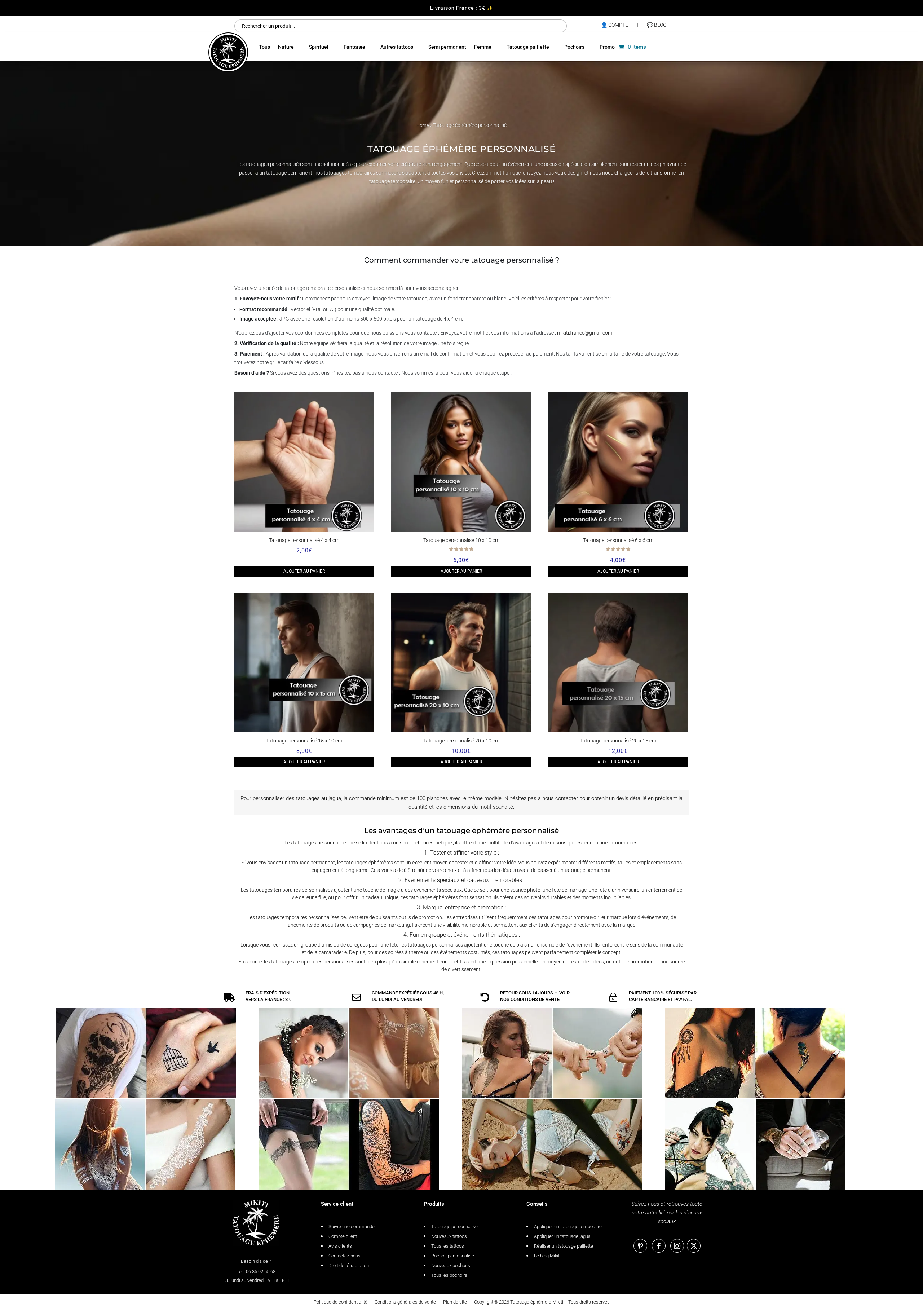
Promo (607, 47)
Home (422, 125)
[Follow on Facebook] (659, 1246)
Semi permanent (447, 47)
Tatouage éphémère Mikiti (536, 1302)
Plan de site (455, 1302)
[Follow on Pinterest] (640, 1246)
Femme (482, 47)
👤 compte (614, 25)
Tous (264, 47)
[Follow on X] (694, 1246)
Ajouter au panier (304, 571)
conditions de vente (535, 999)
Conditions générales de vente (405, 1302)
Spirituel (318, 47)
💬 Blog (657, 25)
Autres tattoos (396, 47)
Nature (286, 47)
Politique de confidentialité (340, 1302)
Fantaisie (354, 47)
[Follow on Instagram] (677, 1246)
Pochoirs (574, 47)
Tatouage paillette (528, 47)
